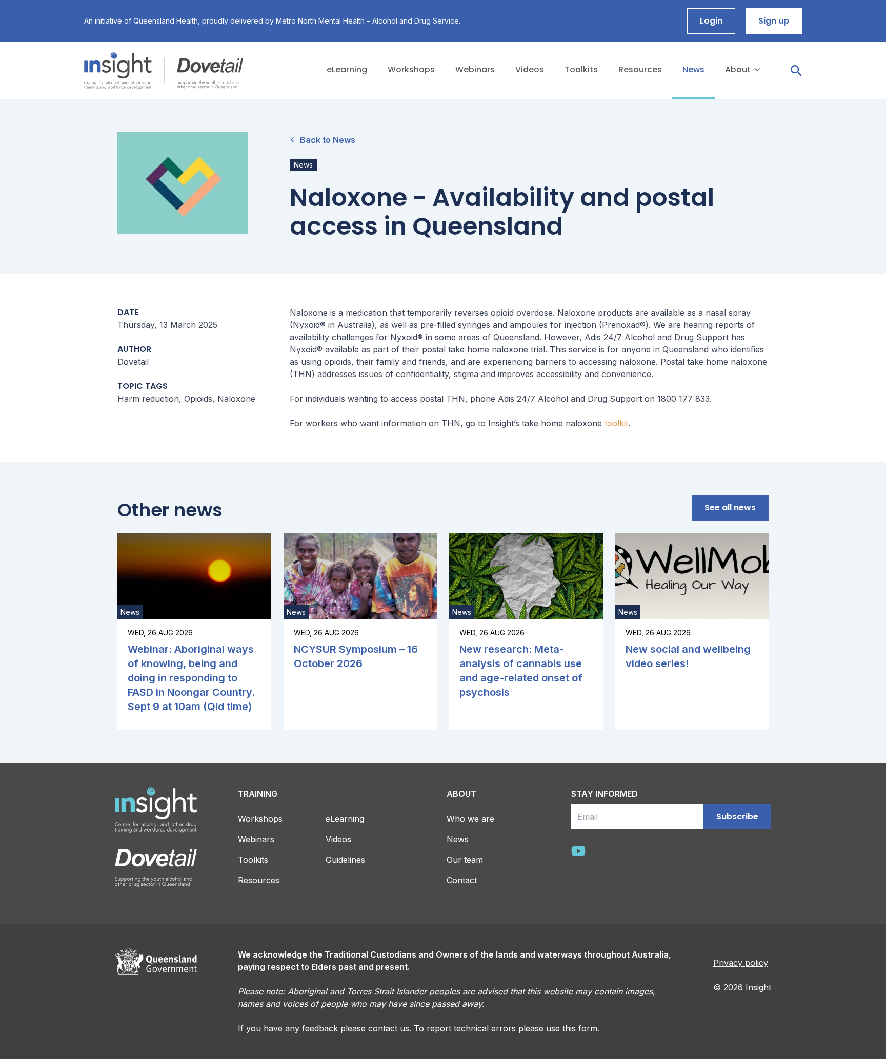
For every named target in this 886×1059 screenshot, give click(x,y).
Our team (734, 110)
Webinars (256, 839)
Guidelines (345, 860)
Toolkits (253, 860)
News (458, 839)
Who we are (740, 89)
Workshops (260, 819)
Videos (338, 839)
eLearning (345, 819)
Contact (731, 130)
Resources (258, 880)
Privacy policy (740, 963)
